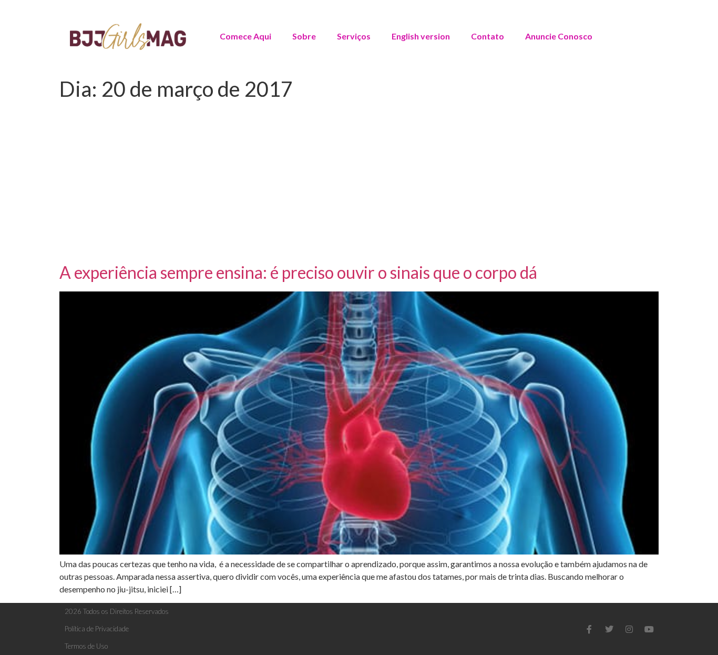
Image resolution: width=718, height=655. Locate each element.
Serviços (354, 36)
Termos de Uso (86, 646)
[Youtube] (649, 629)
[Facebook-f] (589, 629)
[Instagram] (629, 629)
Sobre (304, 36)
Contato (487, 36)
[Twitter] (609, 629)
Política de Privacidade (97, 628)
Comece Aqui (245, 36)
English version (421, 36)
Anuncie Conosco (558, 36)
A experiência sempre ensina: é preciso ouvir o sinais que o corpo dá (298, 272)
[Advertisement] (359, 183)
